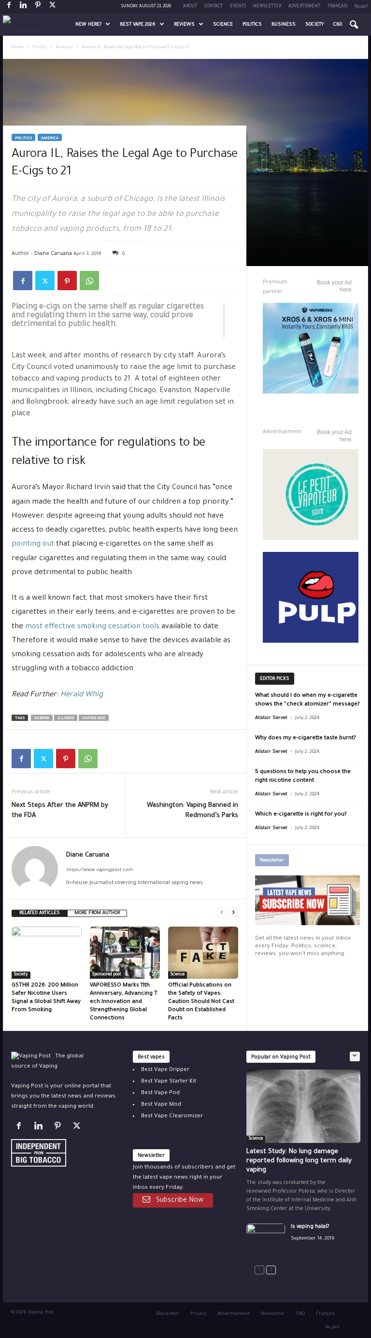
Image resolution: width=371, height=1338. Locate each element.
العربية (361, 6)
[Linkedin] (23, 7)
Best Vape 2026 (138, 25)
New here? (88, 25)
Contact (213, 6)
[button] (353, 25)
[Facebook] (8, 7)
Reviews (184, 25)
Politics (252, 25)
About (190, 6)
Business (283, 25)
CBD (337, 25)
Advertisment (304, 6)
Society (314, 25)
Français (337, 6)
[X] (52, 7)
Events (238, 6)
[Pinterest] (37, 7)
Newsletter (267, 6)
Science (223, 25)
